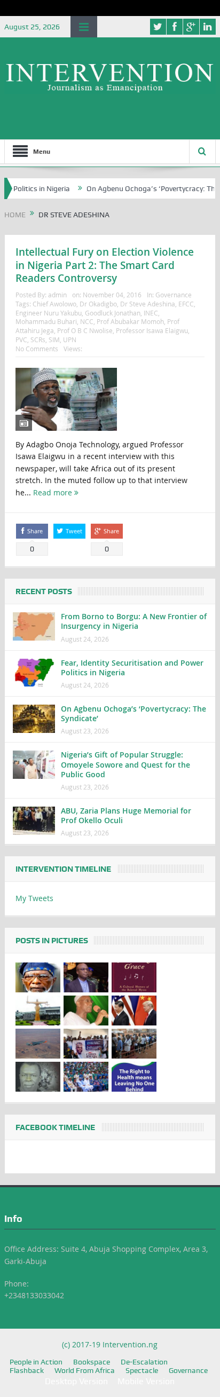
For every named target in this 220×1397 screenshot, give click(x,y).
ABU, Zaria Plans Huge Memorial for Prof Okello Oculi (126, 815)
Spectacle (141, 1370)
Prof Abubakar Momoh (130, 321)
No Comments (36, 348)
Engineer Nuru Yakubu (48, 313)
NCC (86, 321)
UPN (69, 339)
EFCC (186, 303)
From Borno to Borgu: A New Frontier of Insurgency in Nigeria (134, 621)
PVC (21, 339)
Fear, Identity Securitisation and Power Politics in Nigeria (132, 667)
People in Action (36, 1361)
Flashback (27, 1370)
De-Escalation (144, 1361)
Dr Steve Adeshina (147, 303)
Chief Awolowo (54, 303)
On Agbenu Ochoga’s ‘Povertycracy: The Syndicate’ (133, 713)
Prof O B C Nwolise (85, 330)
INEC (151, 313)
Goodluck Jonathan (112, 313)
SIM (54, 339)
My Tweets (34, 898)
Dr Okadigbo (98, 303)
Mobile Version (146, 1381)
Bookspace (91, 1361)
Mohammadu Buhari (46, 321)
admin (57, 294)
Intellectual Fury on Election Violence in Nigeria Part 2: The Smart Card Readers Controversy (104, 265)
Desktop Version (76, 1381)
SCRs (37, 339)
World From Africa (84, 1370)
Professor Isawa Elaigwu (152, 330)
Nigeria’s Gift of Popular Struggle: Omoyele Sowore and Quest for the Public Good (125, 764)
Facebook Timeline (55, 1127)
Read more (53, 492)
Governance (173, 294)
